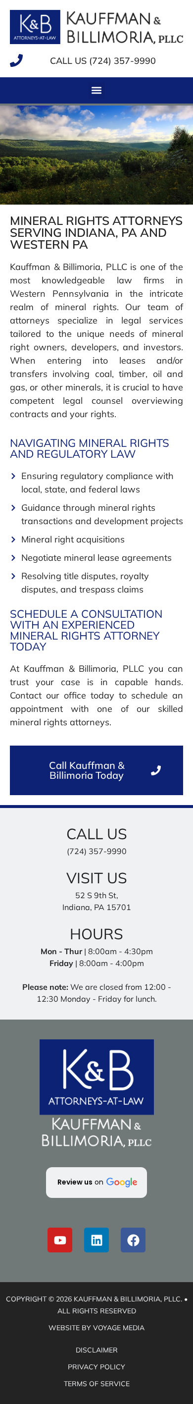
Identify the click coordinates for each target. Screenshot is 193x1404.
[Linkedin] (96, 1240)
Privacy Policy (96, 1366)
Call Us (96, 833)
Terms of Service (97, 1383)
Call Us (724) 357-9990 (103, 60)
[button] (97, 90)
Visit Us (96, 877)
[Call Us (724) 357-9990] (16, 60)
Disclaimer (97, 1350)
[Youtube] (60, 1240)
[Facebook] (133, 1240)
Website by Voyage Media (96, 1327)
